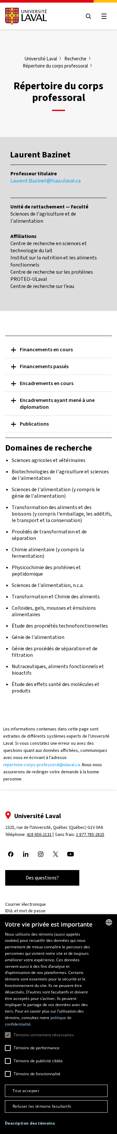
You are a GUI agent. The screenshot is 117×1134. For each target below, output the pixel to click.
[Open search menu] (88, 16)
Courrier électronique (25, 904)
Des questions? (42, 877)
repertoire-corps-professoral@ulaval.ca (41, 765)
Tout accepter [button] (26, 1090)
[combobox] (109, 922)
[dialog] (58, 1024)
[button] (30, 1123)
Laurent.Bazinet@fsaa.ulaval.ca (45, 180)
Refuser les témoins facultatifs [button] (42, 1106)
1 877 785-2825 (90, 834)
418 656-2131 (39, 834)
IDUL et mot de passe (25, 911)
